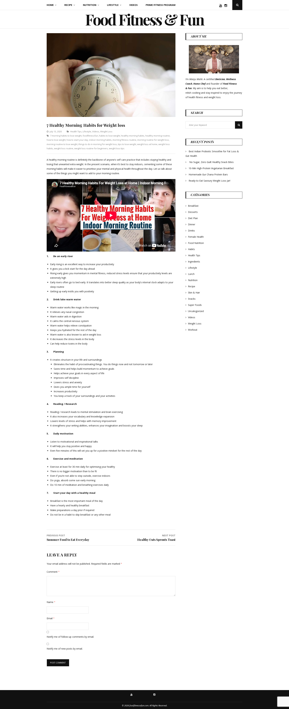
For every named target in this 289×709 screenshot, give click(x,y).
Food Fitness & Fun (144, 19)
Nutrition (89, 5)
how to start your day (77, 139)
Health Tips (76, 131)
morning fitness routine (124, 139)
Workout (192, 329)
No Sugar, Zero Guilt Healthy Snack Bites (211, 162)
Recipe (68, 5)
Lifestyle (113, 5)
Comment (53, 571)
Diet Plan (193, 218)
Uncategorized (196, 311)
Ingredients (194, 261)
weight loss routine (63, 148)
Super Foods (195, 305)
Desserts (193, 212)
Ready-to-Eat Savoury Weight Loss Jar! (209, 180)
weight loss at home (147, 144)
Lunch (191, 274)
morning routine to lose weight (62, 144)
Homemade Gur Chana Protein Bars (208, 174)
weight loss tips (116, 148)
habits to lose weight (109, 135)
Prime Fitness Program (160, 5)
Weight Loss (106, 131)
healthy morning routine (157, 135)
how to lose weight (56, 139)
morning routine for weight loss (153, 139)
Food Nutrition (196, 243)
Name (51, 602)
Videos (133, 5)
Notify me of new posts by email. (65, 648)
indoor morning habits (100, 139)
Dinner (191, 224)
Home (50, 5)
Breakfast (193, 205)
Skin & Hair (194, 292)
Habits (191, 249)
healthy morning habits (132, 135)
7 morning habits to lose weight (66, 135)
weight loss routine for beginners (91, 148)
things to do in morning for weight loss (97, 144)
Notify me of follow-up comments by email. (70, 636)
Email (51, 618)
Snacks (192, 298)
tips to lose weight (127, 144)
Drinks (191, 230)
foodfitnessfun (90, 135)
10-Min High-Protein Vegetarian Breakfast (211, 168)
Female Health (196, 236)
